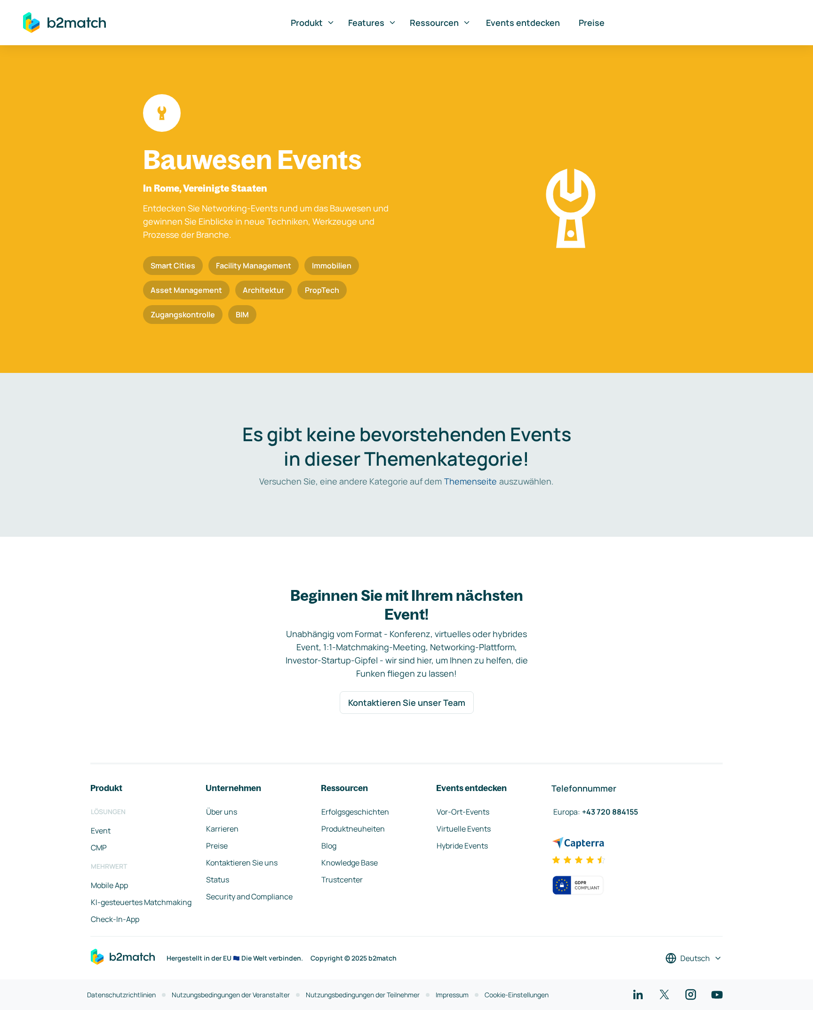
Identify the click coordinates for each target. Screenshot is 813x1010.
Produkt (307, 22)
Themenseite (470, 481)
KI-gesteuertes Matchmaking (141, 902)
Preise (592, 22)
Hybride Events (462, 845)
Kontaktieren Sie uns (242, 862)
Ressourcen (434, 22)
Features (366, 22)
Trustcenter (342, 879)
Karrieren (222, 829)
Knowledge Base (349, 862)
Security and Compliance (249, 896)
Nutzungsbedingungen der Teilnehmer (363, 994)
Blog (328, 845)
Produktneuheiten (353, 829)
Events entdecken (523, 22)
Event (101, 830)
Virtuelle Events (464, 829)
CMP (99, 847)
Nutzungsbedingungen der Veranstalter (231, 994)
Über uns (221, 812)
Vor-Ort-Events (463, 812)
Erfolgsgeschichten (355, 812)
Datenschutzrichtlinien (121, 994)
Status (217, 879)
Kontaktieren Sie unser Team (406, 702)
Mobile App (109, 885)
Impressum (452, 994)
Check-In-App (115, 919)
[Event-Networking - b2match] (64, 22)
